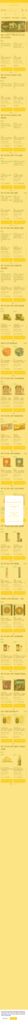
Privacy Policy (8, 1015)
